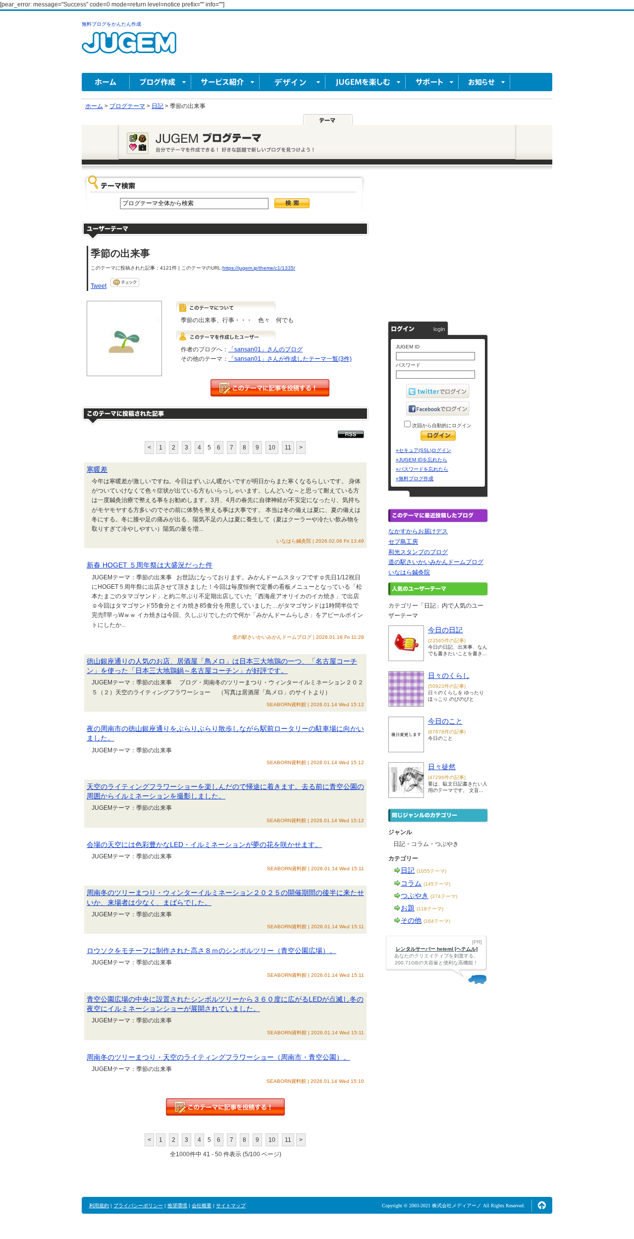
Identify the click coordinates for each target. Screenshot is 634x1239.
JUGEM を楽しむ (365, 82)
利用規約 (99, 1205)
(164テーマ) (436, 921)
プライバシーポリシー (138, 1205)
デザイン (292, 82)
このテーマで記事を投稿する (270, 387)
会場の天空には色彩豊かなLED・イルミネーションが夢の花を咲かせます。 (204, 844)
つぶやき (414, 896)
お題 (408, 908)
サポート (432, 82)
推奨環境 (177, 1205)
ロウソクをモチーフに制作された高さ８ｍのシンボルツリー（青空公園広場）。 (211, 951)
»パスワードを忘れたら (422, 469)
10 (271, 447)
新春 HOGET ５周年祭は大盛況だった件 (149, 565)
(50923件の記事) (447, 686)
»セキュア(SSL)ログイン (423, 450)
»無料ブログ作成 (414, 478)
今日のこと (445, 721)
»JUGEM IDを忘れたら (421, 459)
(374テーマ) (443, 896)
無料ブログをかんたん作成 (111, 24)
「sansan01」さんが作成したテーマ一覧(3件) (290, 358)
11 (288, 447)
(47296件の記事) (447, 777)
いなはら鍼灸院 (409, 572)
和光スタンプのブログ (418, 552)
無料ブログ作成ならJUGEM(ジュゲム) (129, 48)
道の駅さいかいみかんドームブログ (435, 562)
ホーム (106, 82)
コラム (411, 883)
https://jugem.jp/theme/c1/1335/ (258, 268)
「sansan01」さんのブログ (265, 349)
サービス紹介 (225, 82)
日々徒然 (442, 767)
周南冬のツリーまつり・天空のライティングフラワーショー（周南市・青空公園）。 (218, 1057)
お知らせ (484, 82)
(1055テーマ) (431, 871)
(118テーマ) (430, 908)
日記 (408, 870)
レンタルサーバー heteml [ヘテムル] (436, 949)
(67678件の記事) (447, 731)
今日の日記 (445, 630)
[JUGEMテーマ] (328, 119)
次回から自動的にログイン (441, 425)
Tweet (98, 285)
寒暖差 (97, 469)
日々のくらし (449, 675)
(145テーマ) (436, 884)
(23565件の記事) (447, 640)
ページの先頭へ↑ (541, 1205)
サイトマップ (231, 1205)
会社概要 (201, 1205)
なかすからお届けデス (418, 531)
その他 (411, 920)
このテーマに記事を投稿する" (225, 1107)
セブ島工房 (403, 541)
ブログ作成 (160, 82)
